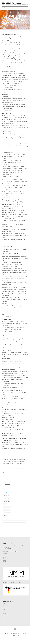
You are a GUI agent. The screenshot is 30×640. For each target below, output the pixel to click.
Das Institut (6, 495)
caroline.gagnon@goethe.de (14, 160)
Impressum (5, 557)
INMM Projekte (6, 507)
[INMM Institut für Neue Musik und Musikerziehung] (15, 5)
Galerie (5, 504)
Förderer (5, 515)
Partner (4, 561)
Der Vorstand (6, 501)
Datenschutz (6, 498)
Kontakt (4, 560)
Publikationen (6, 510)
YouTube (7, 484)
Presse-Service (6, 512)
